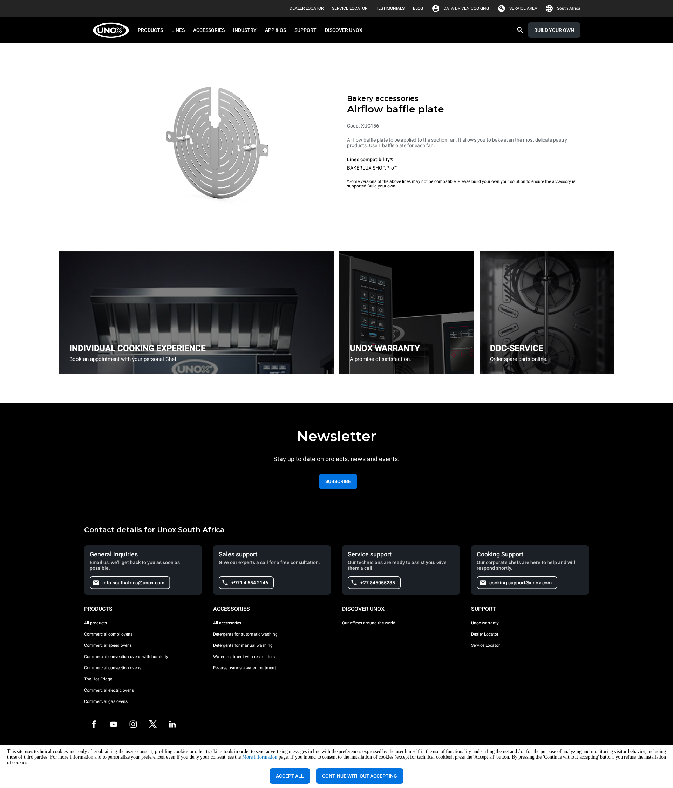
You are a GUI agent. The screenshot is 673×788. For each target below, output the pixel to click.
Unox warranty (485, 623)
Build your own (381, 186)
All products (95, 623)
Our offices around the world (368, 623)
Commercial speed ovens (108, 645)
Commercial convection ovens (112, 667)
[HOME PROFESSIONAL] (113, 30)
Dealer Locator (484, 634)
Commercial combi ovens (108, 634)
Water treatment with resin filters (244, 656)
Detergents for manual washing (243, 645)
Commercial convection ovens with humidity (126, 656)
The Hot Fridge (98, 679)
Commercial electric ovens (109, 690)
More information (259, 757)
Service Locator (485, 645)
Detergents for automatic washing (245, 634)
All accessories (227, 623)
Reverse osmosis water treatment (244, 667)
